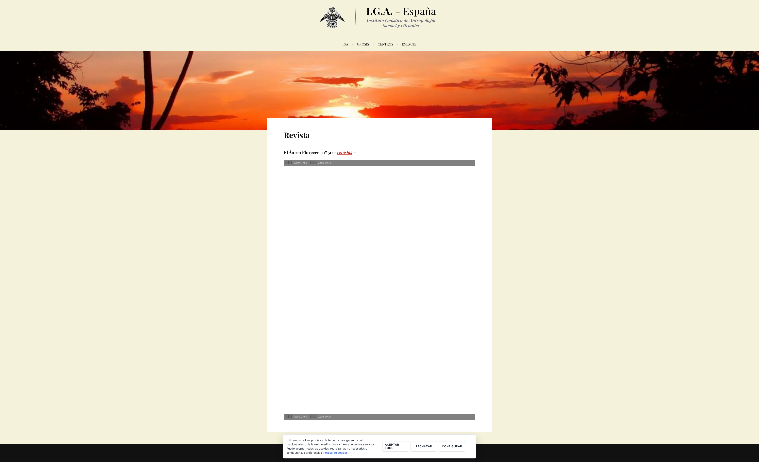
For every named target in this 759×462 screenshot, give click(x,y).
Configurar (452, 446)
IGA (345, 44)
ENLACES (409, 44)
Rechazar (423, 446)
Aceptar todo (392, 446)
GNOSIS (363, 44)
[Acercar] (315, 162)
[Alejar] (311, 162)
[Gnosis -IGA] (379, 25)
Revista (297, 135)
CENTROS (385, 44)
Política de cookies (335, 452)
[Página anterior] (286, 162)
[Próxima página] (290, 162)
